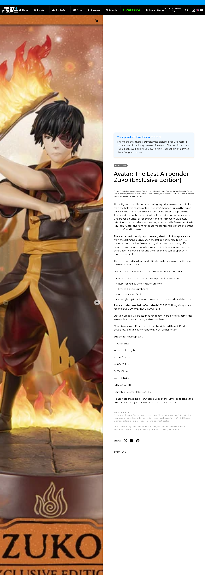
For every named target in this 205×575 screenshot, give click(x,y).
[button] (5, 302)
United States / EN (175, 9)
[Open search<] (186, 10)
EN (200, 10)
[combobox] (198, 10)
